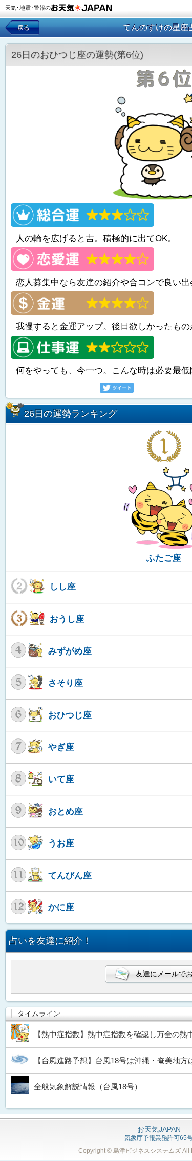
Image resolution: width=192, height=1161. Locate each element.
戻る (23, 27)
